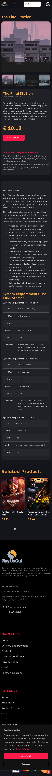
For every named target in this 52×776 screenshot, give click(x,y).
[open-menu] (15, 4)
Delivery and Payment (14, 645)
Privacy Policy (9, 662)
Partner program (11, 672)
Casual (5, 713)
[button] (17, 529)
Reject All (26, 764)
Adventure (7, 702)
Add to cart (13, 137)
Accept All (26, 756)
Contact (6, 651)
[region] (26, 747)
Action (5, 697)
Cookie (5, 667)
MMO (4, 719)
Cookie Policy (22, 749)
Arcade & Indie (10, 708)
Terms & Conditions (12, 656)
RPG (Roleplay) (10, 724)
